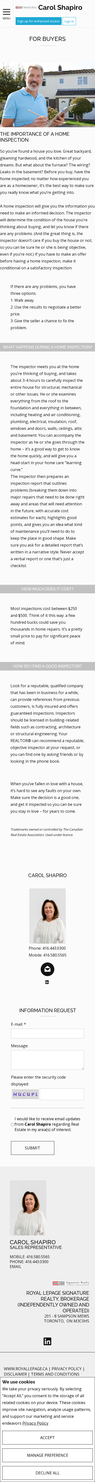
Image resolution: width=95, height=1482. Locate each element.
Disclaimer (16, 1374)
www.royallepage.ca (26, 1368)
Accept (47, 1437)
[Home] (26, 7)
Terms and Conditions (55, 1374)
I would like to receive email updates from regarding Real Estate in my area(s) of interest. (47, 1124)
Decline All (48, 1473)
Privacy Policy (35, 1423)
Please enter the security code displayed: (38, 1080)
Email (15, 1266)
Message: (19, 1045)
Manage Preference (47, 1455)
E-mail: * (18, 1024)
